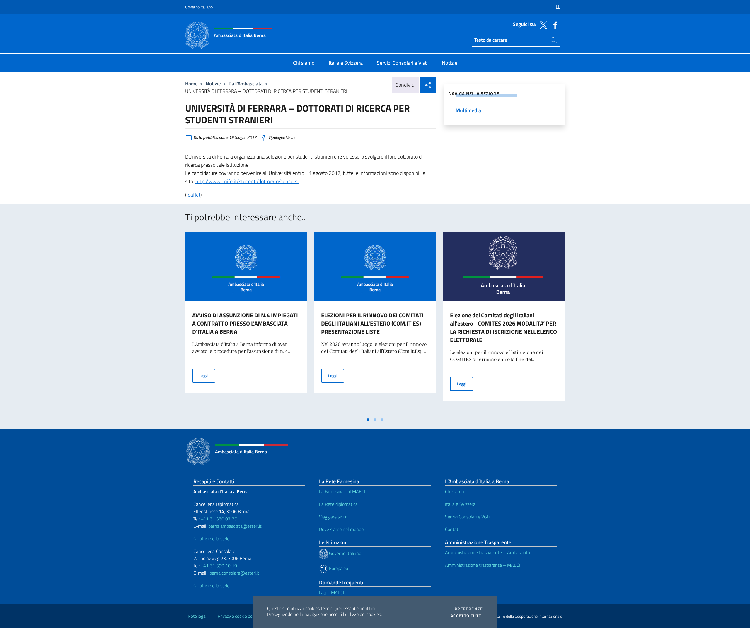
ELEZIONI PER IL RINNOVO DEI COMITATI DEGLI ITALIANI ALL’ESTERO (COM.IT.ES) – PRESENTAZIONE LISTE (373, 323)
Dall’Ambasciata (246, 83)
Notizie (213, 83)
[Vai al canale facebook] (554, 24)
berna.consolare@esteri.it (234, 572)
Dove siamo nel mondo (341, 529)
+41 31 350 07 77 (219, 518)
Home (191, 83)
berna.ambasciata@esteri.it (234, 526)
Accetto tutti (467, 616)
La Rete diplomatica (338, 504)
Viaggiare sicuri (333, 516)
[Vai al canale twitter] (542, 24)
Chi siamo (454, 491)
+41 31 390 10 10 (218, 565)
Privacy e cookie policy (238, 616)
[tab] (368, 419)
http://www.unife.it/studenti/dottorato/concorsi (247, 181)
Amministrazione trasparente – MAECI (482, 565)
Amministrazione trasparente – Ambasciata (487, 552)
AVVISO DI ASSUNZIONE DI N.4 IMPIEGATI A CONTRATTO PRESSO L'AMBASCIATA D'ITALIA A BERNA (245, 323)
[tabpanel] (246, 323)
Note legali (197, 616)
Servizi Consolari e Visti (467, 516)
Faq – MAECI (331, 592)
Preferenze (469, 609)
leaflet (193, 195)
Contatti (453, 529)
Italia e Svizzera (460, 504)
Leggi (207, 375)
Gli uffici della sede (211, 538)
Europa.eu (338, 568)
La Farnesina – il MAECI (342, 491)
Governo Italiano (199, 7)
